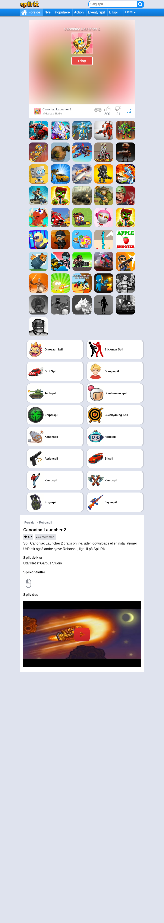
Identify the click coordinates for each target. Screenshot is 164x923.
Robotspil (45, 522)
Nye (47, 12)
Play (82, 61)
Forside (34, 12)
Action (79, 12)
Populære (62, 12)
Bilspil (114, 12)
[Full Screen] (128, 112)
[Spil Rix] (29, 4)
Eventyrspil (96, 12)
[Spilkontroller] (98, 112)
